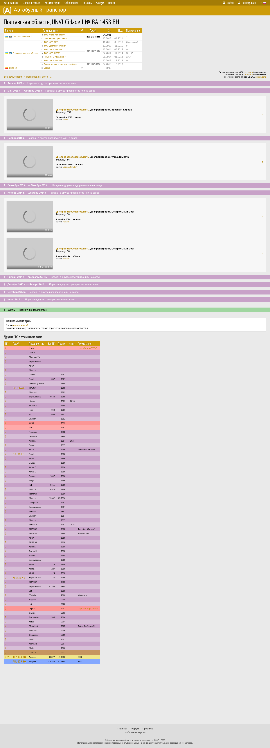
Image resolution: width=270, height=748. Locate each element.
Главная (122, 728)
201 (7, 657)
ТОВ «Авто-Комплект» (54, 35)
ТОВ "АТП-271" (51, 42)
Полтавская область (22, 36)
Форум (135, 728)
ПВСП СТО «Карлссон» (55, 57)
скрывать (248, 72)
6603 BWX (19, 388)
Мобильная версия (135, 732)
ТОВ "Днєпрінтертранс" (55, 46)
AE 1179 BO (19, 657)
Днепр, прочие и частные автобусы (60, 64)
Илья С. (66, 222)
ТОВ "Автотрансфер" (54, 49)
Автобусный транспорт (41, 10)
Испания (13, 68)
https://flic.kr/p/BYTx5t (88, 348)
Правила (148, 728)
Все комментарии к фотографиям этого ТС (28, 76)
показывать (260, 77)
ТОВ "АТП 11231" (52, 53)
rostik (65, 120)
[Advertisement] (135, 695)
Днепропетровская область (25, 53)
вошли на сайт (21, 325)
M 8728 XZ (19, 577)
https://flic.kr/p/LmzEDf (88, 608)
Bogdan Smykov (70, 167)
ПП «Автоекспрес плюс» (55, 38)
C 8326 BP (18, 454)
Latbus (47, 68)
